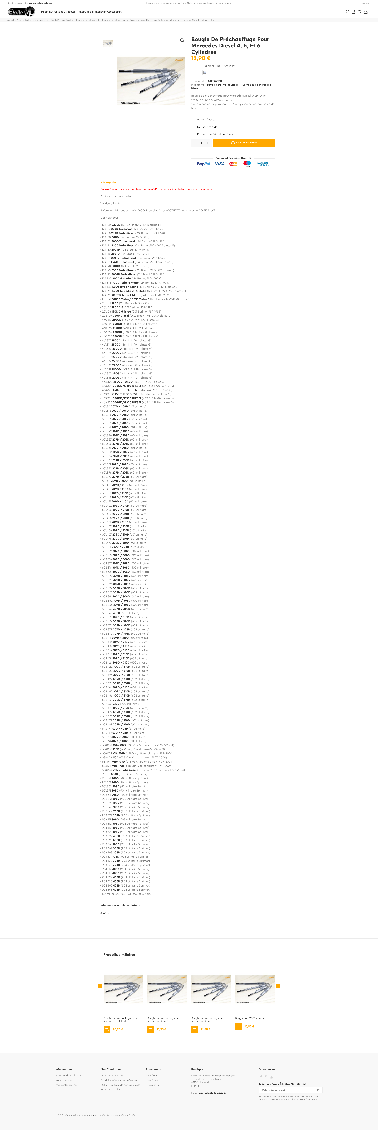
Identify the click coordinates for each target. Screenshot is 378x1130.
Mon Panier (152, 1080)
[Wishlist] (359, 12)
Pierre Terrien (87, 1115)
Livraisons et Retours (112, 1075)
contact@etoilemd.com (40, 3)
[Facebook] (261, 1077)
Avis (103, 913)
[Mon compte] (354, 12)
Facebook (366, 3)
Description (108, 182)
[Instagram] (266, 1077)
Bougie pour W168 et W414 (250, 1018)
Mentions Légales (110, 1089)
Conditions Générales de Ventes (119, 1080)
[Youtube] (271, 1077)
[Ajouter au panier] (107, 1029)
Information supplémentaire (119, 905)
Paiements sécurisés (66, 1085)
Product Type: (198, 84)
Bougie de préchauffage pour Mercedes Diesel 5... (164, 1019)
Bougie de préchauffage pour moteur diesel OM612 (120, 1019)
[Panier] (366, 12)
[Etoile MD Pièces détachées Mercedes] (21, 12)
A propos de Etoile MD (68, 1075)
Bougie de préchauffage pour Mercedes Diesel (208, 1019)
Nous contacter (63, 1080)
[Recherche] (348, 12)
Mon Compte (153, 1075)
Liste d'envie (153, 1085)
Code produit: (199, 81)
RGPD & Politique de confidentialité (120, 1085)
